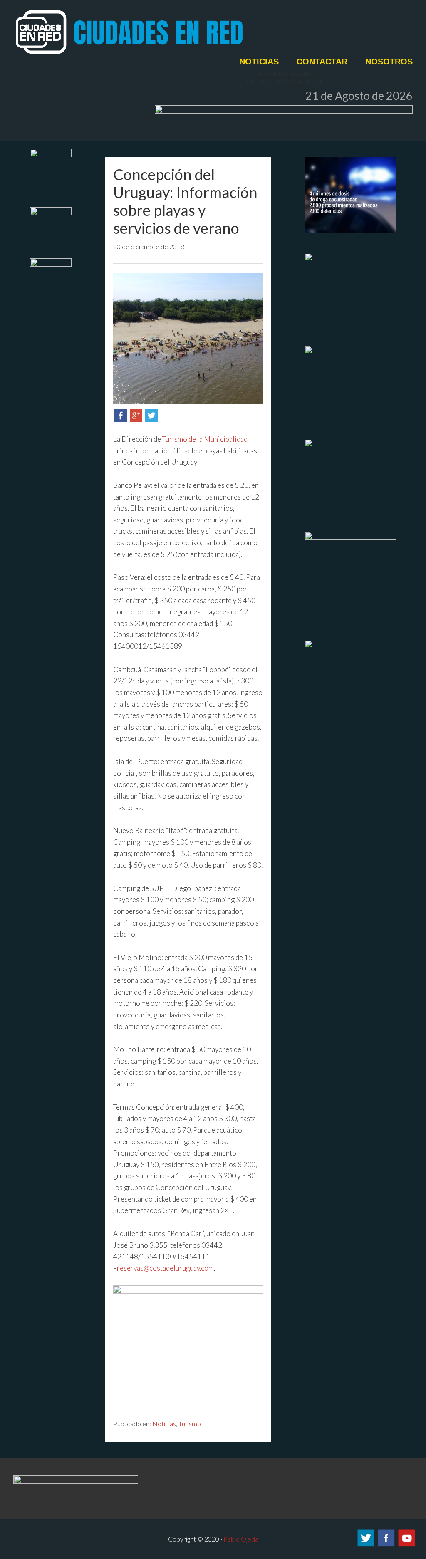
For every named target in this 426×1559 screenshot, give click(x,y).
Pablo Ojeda (240, 1539)
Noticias (164, 1424)
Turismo (189, 1424)
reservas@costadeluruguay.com (165, 1268)
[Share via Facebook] (120, 419)
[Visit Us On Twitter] (365, 1544)
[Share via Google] (136, 419)
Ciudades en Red (159, 32)
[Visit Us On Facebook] (386, 1544)
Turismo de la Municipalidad (205, 439)
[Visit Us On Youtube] (406, 1544)
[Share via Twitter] (151, 419)
